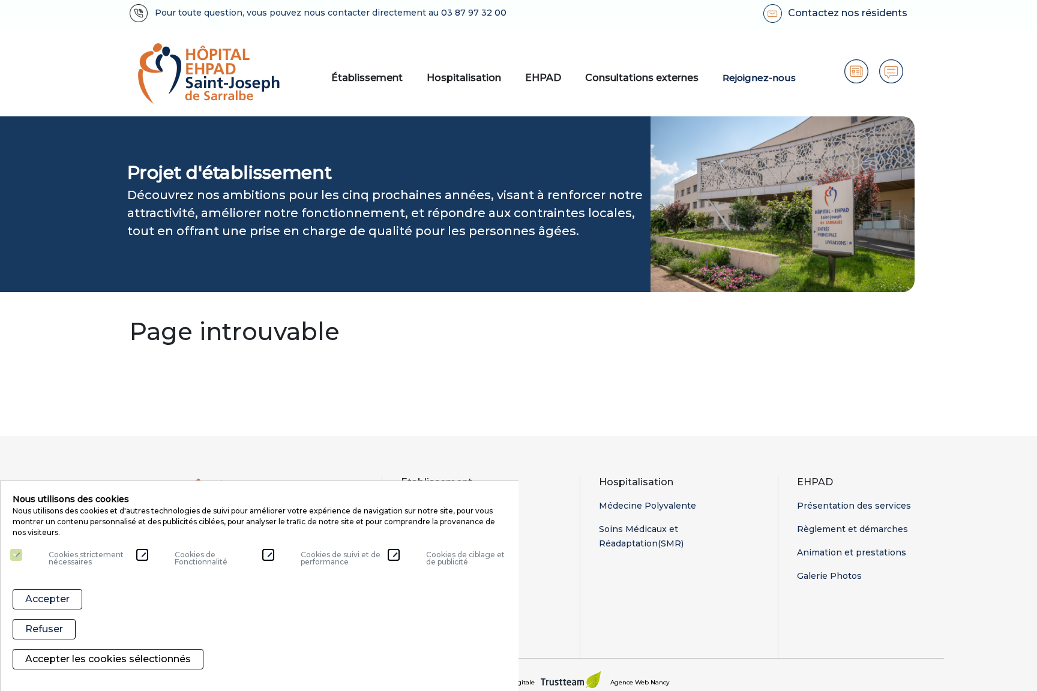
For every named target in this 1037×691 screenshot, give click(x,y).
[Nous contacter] (891, 71)
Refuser (44, 629)
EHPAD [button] (543, 77)
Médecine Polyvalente (647, 505)
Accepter (47, 599)
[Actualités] (856, 71)
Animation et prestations (851, 552)
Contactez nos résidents (847, 13)
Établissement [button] (367, 77)
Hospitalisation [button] (464, 77)
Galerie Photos (829, 575)
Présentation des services (854, 505)
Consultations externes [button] (642, 77)
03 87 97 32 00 (475, 12)
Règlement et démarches (852, 529)
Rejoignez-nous (759, 77)
